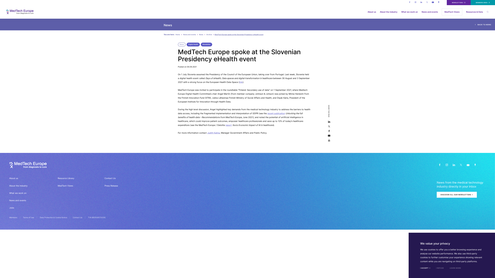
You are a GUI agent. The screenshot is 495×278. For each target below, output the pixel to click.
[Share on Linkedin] (329, 121)
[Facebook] (409, 2)
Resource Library (66, 178)
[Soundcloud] (439, 2)
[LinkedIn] (454, 165)
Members (13, 217)
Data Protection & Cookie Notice (53, 217)
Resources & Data (474, 12)
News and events (430, 12)
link (241, 82)
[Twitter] (427, 2)
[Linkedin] (421, 2)
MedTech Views (452, 12)
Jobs (11, 207)
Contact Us (110, 178)
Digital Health (193, 44)
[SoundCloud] (475, 165)
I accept (424, 268)
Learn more (455, 268)
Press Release (111, 185)
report (229, 125)
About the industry (388, 12)
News (201, 35)
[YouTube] (468, 165)
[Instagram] (415, 2)
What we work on (409, 12)
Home (178, 35)
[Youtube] (433, 2)
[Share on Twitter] (329, 126)
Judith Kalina (213, 133)
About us (372, 12)
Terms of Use (28, 217)
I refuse (440, 268)
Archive (209, 35)
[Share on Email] (329, 135)
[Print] (329, 140)
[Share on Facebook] (329, 131)
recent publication (276, 113)
